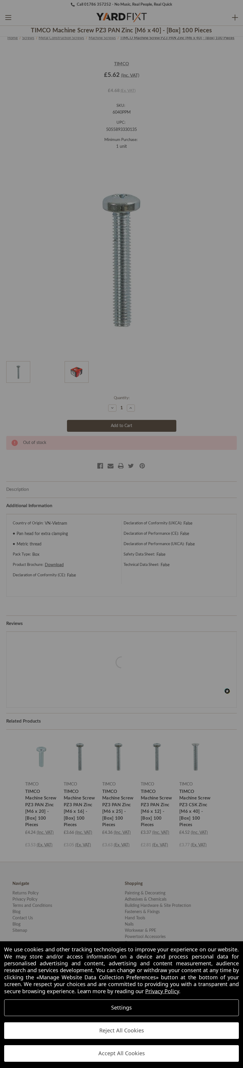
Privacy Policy (162, 991)
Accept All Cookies (121, 1053)
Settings (121, 1007)
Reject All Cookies (121, 1030)
